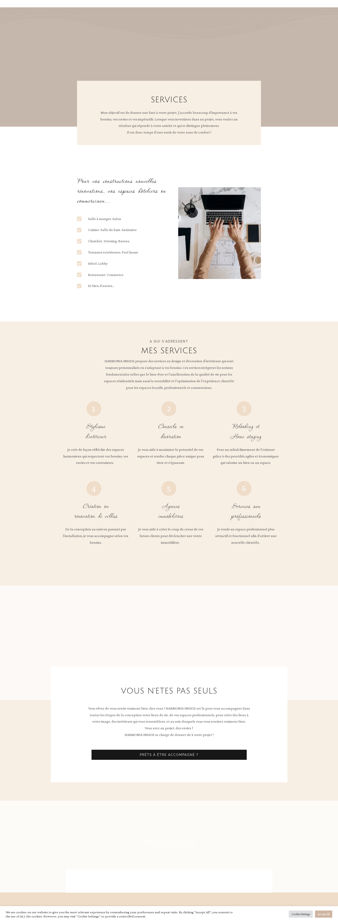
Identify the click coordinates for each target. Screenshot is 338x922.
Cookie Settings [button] (301, 914)
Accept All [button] (323, 914)
